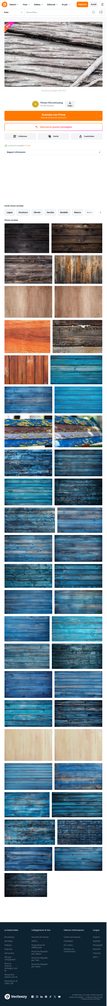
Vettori (12, 4)
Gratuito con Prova (53, 116)
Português (95, 943)
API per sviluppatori (10, 956)
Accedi (93, 4)
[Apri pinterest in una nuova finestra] (46, 995)
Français (95, 951)
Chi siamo (68, 943)
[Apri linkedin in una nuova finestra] (41, 995)
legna (10, 211)
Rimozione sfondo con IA (10, 974)
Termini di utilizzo (74, 995)
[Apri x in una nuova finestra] (55, 995)
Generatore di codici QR (10, 980)
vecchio (50, 211)
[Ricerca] (93, 12)
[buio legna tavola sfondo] (76, 237)
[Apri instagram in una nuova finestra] (37, 995)
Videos (37, 4)
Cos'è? (28, 145)
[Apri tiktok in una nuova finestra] (50, 995)
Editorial (51, 4)
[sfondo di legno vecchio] (77, 335)
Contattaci (68, 939)
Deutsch (95, 947)
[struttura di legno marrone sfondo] (28, 300)
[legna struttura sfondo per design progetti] (78, 743)
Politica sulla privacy (92, 995)
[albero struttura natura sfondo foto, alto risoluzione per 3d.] (27, 335)
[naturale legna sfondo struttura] (28, 743)
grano (90, 211)
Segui (70, 105)
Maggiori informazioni (16, 151)
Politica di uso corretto (88, 997)
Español (94, 939)
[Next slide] (96, 211)
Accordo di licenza (39, 935)
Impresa (8, 947)
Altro (93, 956)
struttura (23, 211)
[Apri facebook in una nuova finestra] (32, 995)
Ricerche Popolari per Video (39, 963)
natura (77, 211)
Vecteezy (8, 939)
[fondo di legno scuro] (26, 237)
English (94, 935)
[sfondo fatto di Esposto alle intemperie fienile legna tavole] (28, 268)
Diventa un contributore (69, 948)
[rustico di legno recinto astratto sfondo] (78, 268)
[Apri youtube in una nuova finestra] (59, 995)
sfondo (37, 211)
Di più (64, 4)
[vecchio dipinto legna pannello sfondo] (28, 430)
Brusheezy (9, 935)
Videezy (8, 943)
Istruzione (9, 951)
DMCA (34, 939)
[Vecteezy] (4, 4)
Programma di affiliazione (38, 944)
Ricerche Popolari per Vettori (39, 951)
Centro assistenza (72, 935)
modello (64, 211)
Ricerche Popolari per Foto (39, 957)
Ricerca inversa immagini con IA (10, 965)
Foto (25, 4)
